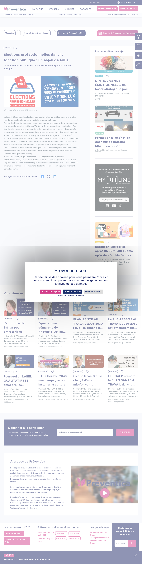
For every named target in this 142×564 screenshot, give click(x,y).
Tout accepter (51, 291)
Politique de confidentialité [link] (71, 295)
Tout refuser (73, 291)
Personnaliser (93, 291)
